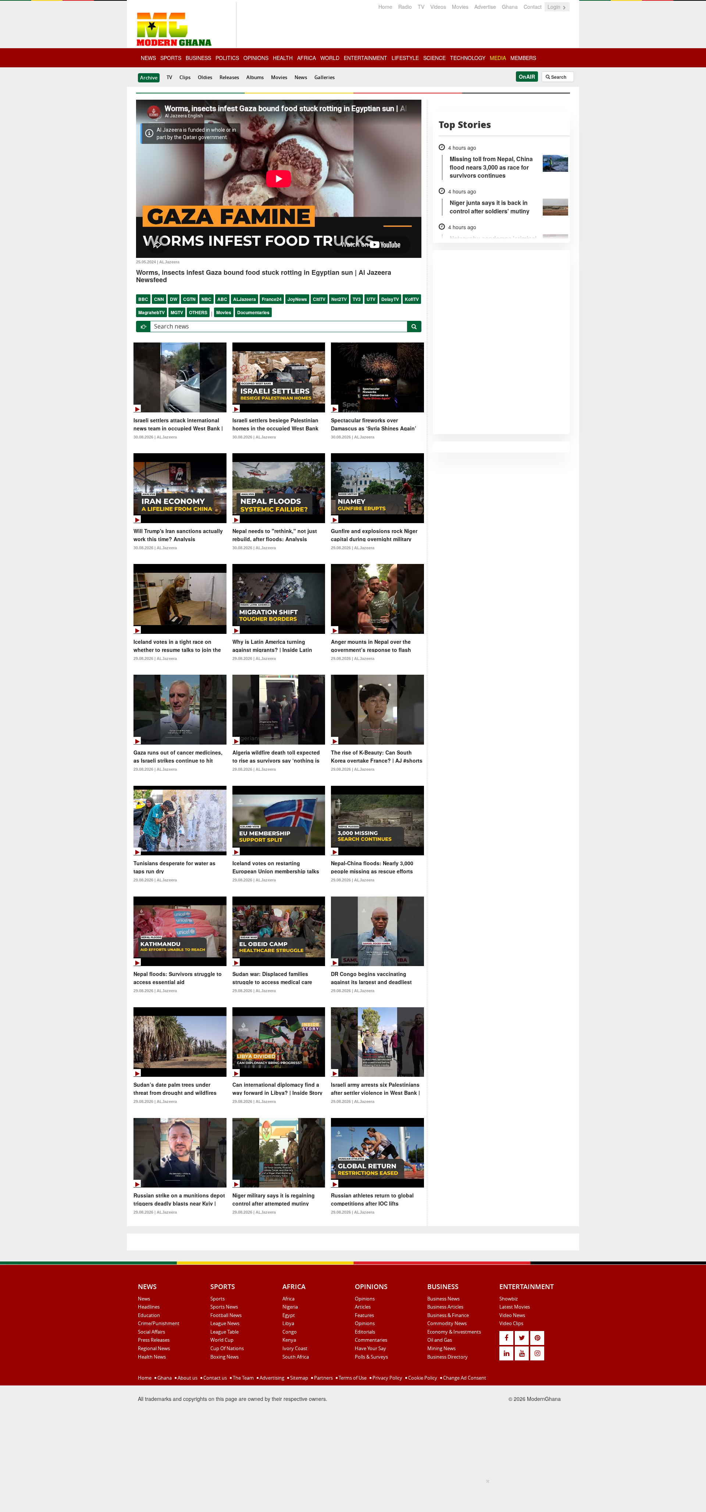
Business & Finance (448, 1315)
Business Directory (447, 1356)
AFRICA (306, 57)
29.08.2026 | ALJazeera (352, 548)
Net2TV (339, 299)
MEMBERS (523, 57)
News (301, 77)
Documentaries (253, 312)
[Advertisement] (350, 1494)
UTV (371, 299)
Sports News (224, 1306)
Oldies (205, 77)
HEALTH (283, 57)
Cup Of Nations (227, 1348)
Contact (533, 6)
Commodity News (447, 1323)
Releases (229, 77)
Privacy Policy (386, 1377)
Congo (289, 1331)
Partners (323, 1377)
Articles (363, 1306)
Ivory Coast (294, 1348)
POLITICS (227, 57)
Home (385, 6)
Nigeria (290, 1306)
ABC (222, 299)
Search (558, 77)
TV (421, 6)
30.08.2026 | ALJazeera (155, 437)
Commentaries (371, 1340)
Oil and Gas (439, 1340)
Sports (217, 1298)
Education (149, 1315)
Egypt (288, 1315)
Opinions (365, 1298)
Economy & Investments (454, 1331)
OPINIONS (255, 57)
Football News (226, 1315)
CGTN (189, 299)
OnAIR (527, 76)
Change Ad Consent (464, 1377)
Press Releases (154, 1340)
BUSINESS (198, 57)
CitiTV (319, 299)
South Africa (295, 1356)
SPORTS (170, 57)
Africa (288, 1298)
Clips (184, 77)
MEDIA (498, 57)
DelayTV (390, 299)
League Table (224, 1331)
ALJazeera (244, 299)
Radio (405, 6)
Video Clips (511, 1323)
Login (555, 6)
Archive (148, 77)
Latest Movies (514, 1306)
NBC (206, 299)
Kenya (289, 1340)
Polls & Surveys (371, 1356)
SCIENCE (434, 57)
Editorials (365, 1331)
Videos (438, 6)
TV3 (357, 299)
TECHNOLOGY (467, 57)
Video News (512, 1315)
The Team (243, 1377)
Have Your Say (370, 1348)
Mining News (441, 1348)
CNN (159, 299)
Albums (255, 77)
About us (186, 1377)
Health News (152, 1356)
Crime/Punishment (158, 1323)
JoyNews (297, 299)
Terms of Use (352, 1377)
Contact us (214, 1377)
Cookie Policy (422, 1377)
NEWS (148, 57)
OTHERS (198, 312)
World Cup (221, 1340)
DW (173, 299)
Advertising (271, 1377)
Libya (288, 1323)
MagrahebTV (151, 312)
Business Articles (445, 1306)
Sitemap (298, 1377)
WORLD (329, 57)
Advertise (485, 6)
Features (364, 1315)
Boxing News (224, 1356)
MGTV (177, 312)
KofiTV (412, 299)
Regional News (154, 1348)
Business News (443, 1298)
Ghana (510, 6)
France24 (272, 299)
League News (224, 1323)
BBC (143, 299)
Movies (460, 6)
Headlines (149, 1306)
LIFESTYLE (405, 57)
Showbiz (508, 1298)
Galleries (324, 77)
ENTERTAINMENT (365, 57)
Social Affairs (151, 1331)
